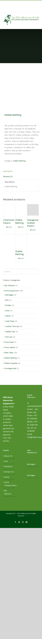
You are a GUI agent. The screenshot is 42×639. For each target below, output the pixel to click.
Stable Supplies (10, 363)
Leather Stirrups (12, 326)
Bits (7, 300)
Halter (8, 316)
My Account (7, 492)
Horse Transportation (9, 483)
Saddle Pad (10, 332)
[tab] (21, 171)
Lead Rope (10, 321)
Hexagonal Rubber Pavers (32, 223)
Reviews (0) (7, 176)
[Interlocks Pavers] (9, 210)
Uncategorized (10, 368)
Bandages (9, 295)
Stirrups (9, 337)
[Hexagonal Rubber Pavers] (33, 210)
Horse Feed (8, 342)
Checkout (8, 466)
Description (8, 171)
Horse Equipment (11, 291)
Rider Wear (8, 353)
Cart (6, 461)
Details (10, 227)
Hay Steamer (9, 285)
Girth (8, 311)
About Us (8, 456)
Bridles (8, 305)
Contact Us (9, 472)
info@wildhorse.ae (24, 10)
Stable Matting (19, 161)
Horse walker (9, 347)
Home (6, 477)
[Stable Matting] (21, 210)
